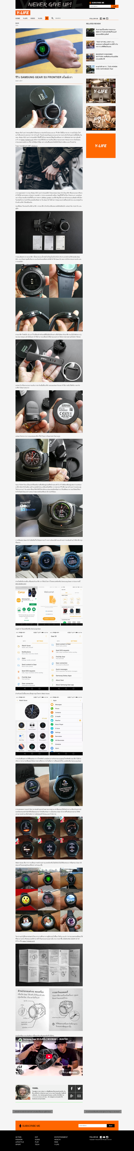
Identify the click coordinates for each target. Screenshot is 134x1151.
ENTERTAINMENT (61, 1137)
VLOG (40, 18)
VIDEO (32, 18)
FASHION (18, 1139)
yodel (35, 1088)
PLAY (37, 1142)
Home (17, 18)
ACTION (18, 1137)
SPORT (18, 1144)
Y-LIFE (25, 18)
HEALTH (57, 1139)
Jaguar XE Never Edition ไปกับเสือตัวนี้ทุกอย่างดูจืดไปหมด (32, 1112)
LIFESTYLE (19, 1142)
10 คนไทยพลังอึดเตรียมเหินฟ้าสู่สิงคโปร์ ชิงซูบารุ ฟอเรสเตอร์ (103, 1112)
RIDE (56, 1142)
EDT (36, 1137)
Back (17, 23)
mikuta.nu (34, 146)
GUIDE (37, 1139)
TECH (16, 25)
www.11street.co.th (27, 140)
